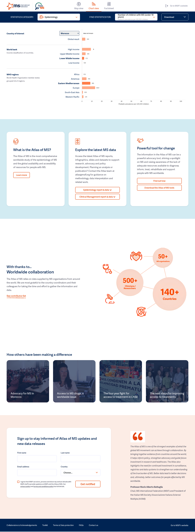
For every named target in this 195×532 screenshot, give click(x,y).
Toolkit (45, 525)
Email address (23, 466)
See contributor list (16, 295)
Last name (65, 452)
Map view (78, 8)
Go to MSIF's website (179, 5)
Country (64, 466)
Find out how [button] (159, 180)
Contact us (93, 525)
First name (21, 452)
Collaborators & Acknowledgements (22, 525)
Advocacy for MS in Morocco (22, 395)
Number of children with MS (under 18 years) (135, 17)
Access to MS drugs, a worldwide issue (70, 395)
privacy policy (25, 486)
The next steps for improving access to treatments (167, 395)
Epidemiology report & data (96, 189)
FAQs (81, 525)
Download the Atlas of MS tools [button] (159, 187)
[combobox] (80, 472)
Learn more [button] (21, 174)
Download (169, 17)
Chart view (94, 8)
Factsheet (109, 8)
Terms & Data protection (63, 525)
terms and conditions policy (43, 486)
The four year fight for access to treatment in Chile (120, 395)
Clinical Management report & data (96, 196)
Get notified (88, 484)
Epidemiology (51, 17)
